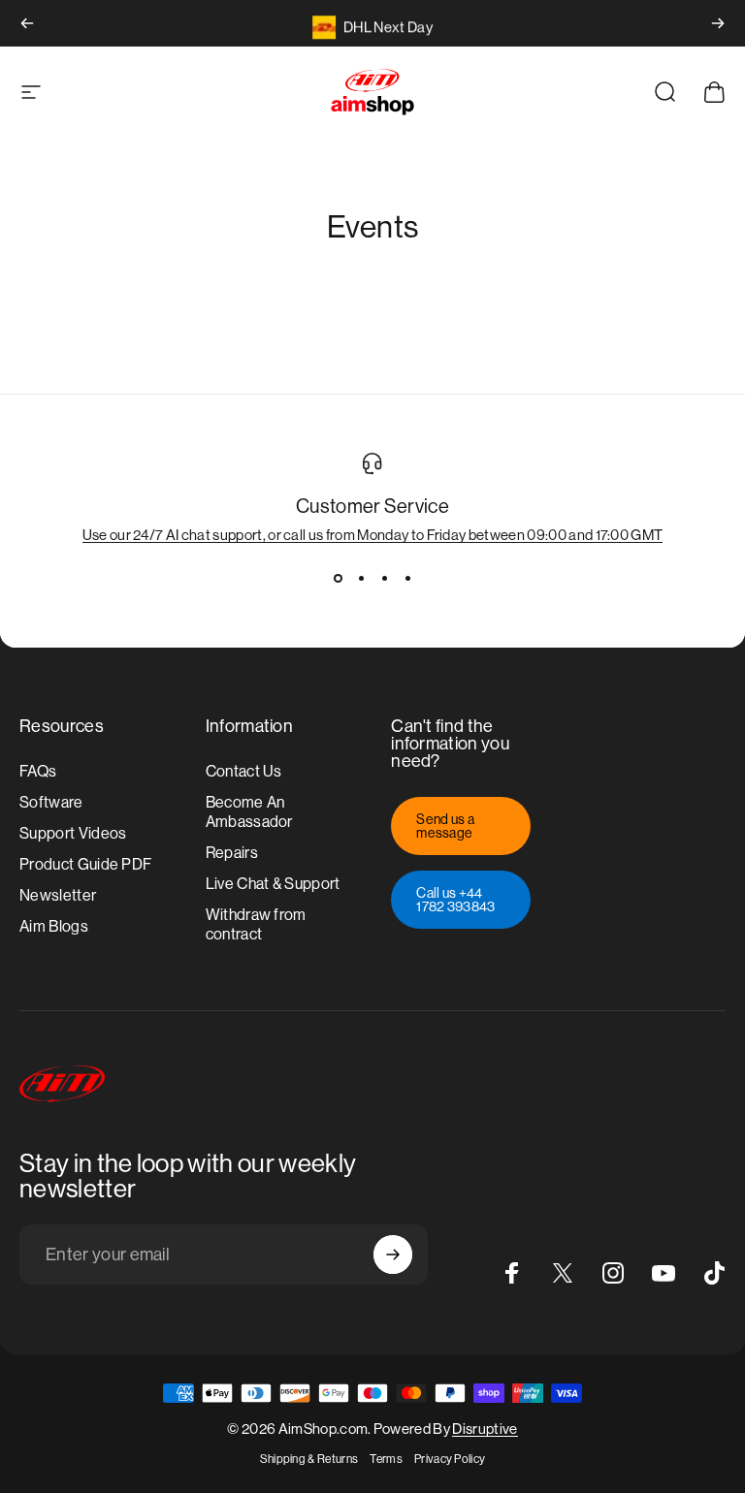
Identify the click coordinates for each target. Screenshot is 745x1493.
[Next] (717, 23)
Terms (386, 1459)
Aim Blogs (53, 926)
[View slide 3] (384, 577)
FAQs (37, 771)
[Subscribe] (392, 1254)
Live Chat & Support (273, 883)
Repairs (232, 852)
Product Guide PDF (85, 864)
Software (51, 802)
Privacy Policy (449, 1459)
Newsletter (57, 895)
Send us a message (445, 826)
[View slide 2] (360, 577)
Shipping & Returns (309, 1459)
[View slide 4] (407, 577)
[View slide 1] (337, 577)
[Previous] (27, 23)
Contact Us (244, 771)
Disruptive (484, 1428)
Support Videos (72, 833)
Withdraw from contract (256, 924)
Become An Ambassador (249, 812)
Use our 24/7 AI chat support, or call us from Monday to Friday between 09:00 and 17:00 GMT (373, 534)
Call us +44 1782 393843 (456, 899)
